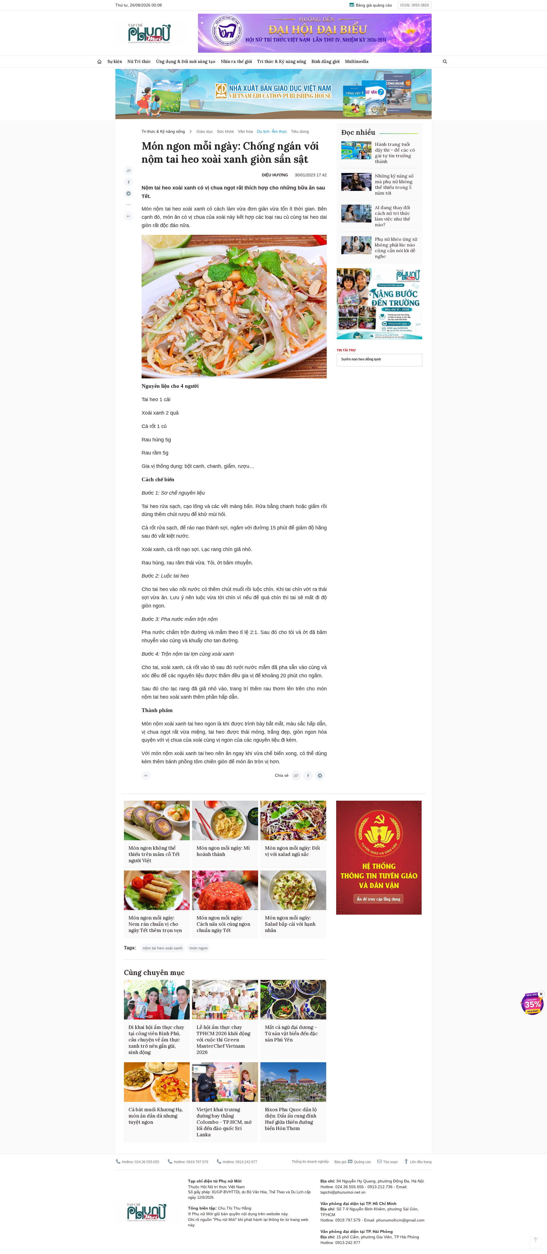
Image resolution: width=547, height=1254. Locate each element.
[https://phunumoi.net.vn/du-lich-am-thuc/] (128, 216)
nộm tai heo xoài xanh (163, 948)
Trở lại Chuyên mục (146, 775)
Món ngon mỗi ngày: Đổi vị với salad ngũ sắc (292, 851)
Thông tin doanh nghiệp (310, 1162)
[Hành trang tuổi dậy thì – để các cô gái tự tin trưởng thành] (356, 150)
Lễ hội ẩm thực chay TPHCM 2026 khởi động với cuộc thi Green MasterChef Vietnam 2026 (223, 1039)
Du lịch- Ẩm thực (272, 131)
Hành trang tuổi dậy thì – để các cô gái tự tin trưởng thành (395, 152)
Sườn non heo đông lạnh (361, 359)
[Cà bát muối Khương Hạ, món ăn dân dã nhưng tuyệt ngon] (157, 1082)
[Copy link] (128, 170)
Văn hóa (245, 131)
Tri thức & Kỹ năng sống (281, 61)
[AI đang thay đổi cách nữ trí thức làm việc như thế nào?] (356, 214)
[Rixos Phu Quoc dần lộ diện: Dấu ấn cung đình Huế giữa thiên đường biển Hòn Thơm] (293, 1082)
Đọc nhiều (358, 132)
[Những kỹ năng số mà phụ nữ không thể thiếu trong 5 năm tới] (356, 182)
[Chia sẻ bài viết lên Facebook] (128, 182)
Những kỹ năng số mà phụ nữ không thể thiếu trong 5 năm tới (394, 184)
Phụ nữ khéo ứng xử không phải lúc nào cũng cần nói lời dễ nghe (396, 247)
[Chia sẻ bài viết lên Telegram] (128, 193)
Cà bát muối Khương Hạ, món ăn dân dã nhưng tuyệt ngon (155, 1115)
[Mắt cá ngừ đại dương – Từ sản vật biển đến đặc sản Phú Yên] (293, 999)
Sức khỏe (225, 131)
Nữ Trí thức (139, 61)
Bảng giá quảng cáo (373, 5)
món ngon (198, 948)
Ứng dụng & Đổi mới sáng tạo (185, 61)
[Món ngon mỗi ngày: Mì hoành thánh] (225, 820)
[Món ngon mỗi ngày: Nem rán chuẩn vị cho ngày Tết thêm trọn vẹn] (157, 890)
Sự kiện (114, 61)
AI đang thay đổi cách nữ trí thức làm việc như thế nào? (392, 216)
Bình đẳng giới (325, 61)
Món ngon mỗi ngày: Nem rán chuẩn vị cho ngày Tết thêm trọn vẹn (155, 924)
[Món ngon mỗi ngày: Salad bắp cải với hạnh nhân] (293, 890)
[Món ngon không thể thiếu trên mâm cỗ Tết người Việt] (157, 820)
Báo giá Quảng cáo (352, 1162)
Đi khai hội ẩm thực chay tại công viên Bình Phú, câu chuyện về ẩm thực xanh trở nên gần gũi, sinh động (156, 1039)
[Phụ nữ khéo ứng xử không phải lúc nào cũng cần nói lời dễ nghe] (356, 245)
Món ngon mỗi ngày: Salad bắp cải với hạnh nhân (290, 924)
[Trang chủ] (99, 62)
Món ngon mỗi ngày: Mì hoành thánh (223, 851)
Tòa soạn (390, 1162)
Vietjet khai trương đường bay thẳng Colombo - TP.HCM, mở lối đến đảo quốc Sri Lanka (224, 1122)
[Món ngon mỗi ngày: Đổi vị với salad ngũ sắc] (293, 820)
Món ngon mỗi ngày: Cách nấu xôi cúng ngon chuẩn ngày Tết (223, 924)
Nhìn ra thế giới (236, 61)
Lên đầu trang (420, 1162)
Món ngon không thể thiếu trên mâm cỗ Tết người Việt (154, 854)
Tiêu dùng (300, 131)
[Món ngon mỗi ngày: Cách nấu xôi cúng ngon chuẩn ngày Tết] (225, 890)
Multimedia (357, 61)
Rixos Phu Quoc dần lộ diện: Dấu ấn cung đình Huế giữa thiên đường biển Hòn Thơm (291, 1118)
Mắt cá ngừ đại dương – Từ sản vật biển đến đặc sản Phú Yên (291, 1033)
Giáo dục (205, 131)
